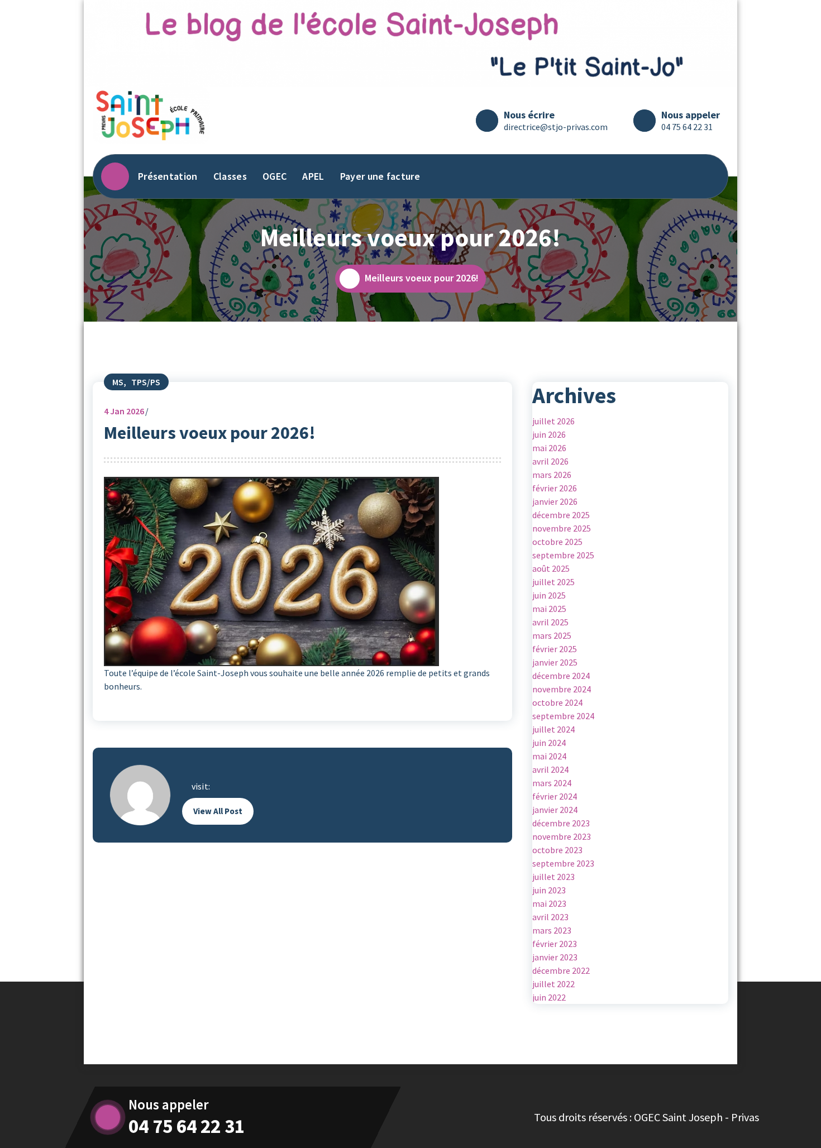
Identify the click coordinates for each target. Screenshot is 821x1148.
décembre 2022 (561, 970)
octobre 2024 (557, 702)
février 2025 (554, 648)
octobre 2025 (557, 541)
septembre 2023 (563, 863)
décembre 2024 (561, 675)
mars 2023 (551, 930)
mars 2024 (551, 782)
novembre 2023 (561, 836)
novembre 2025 (561, 528)
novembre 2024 (561, 689)
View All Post (217, 811)
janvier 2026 (554, 501)
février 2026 (554, 488)
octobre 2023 (557, 849)
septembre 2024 (563, 715)
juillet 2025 (553, 581)
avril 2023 (550, 916)
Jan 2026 (124, 411)
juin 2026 (549, 434)
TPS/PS (145, 382)
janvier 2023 (554, 957)
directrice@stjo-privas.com (556, 126)
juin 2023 (549, 890)
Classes (230, 176)
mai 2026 (549, 447)
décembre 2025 (561, 514)
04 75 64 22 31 (687, 126)
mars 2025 (551, 635)
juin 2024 (549, 742)
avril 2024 (550, 769)
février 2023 (554, 943)
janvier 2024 (554, 809)
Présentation (168, 176)
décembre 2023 (561, 823)
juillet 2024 (553, 729)
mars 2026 (551, 474)
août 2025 (551, 568)
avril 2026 (550, 461)
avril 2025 (550, 622)
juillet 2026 (553, 421)
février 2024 (554, 796)
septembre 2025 (563, 555)
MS (117, 382)
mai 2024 (549, 756)
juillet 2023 (553, 876)
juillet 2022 (553, 983)
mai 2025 (549, 608)
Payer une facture (380, 176)
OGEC (274, 176)
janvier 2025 (554, 662)
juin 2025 (549, 595)
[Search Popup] (709, 176)
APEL (313, 176)
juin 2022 (549, 997)
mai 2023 (549, 903)
